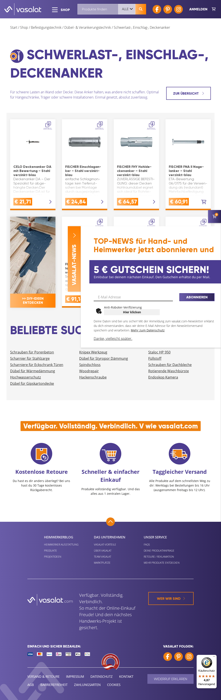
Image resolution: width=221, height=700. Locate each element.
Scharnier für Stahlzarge (30, 358)
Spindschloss (90, 364)
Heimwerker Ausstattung (61, 544)
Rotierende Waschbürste (168, 371)
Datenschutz (101, 676)
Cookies (113, 684)
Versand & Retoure (43, 676)
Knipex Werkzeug (93, 352)
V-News (74, 265)
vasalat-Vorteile (105, 544)
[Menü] (214, 657)
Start (13, 27)
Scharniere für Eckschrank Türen (36, 364)
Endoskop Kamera (163, 377)
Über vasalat (102, 550)
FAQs (147, 544)
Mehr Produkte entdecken (162, 563)
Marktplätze (102, 563)
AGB (30, 684)
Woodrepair (89, 371)
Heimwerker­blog (58, 537)
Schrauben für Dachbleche (170, 364)
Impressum (75, 676)
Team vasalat (102, 556)
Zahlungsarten (87, 684)
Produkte (50, 550)
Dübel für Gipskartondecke (32, 383)
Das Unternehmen (109, 537)
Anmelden (198, 9)
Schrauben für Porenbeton (32, 352)
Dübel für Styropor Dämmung (103, 358)
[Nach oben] (110, 521)
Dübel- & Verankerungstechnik (87, 27)
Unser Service (155, 537)
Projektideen (52, 556)
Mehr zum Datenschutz (148, 330)
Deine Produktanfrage (159, 550)
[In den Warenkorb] (204, 202)
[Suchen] (140, 9)
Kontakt (126, 676)
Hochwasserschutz (25, 377)
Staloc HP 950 (159, 352)
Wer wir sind (169, 599)
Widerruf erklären (170, 679)
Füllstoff (154, 358)
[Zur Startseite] (22, 9)
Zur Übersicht (186, 93)
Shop (24, 27)
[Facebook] (157, 9)
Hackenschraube (93, 377)
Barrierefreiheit (54, 684)
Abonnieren (197, 297)
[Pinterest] (167, 9)
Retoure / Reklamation (159, 556)
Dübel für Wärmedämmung (32, 371)
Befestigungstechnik (46, 27)
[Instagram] (178, 9)
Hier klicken (132, 312)
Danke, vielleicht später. (113, 338)
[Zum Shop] (214, 9)
